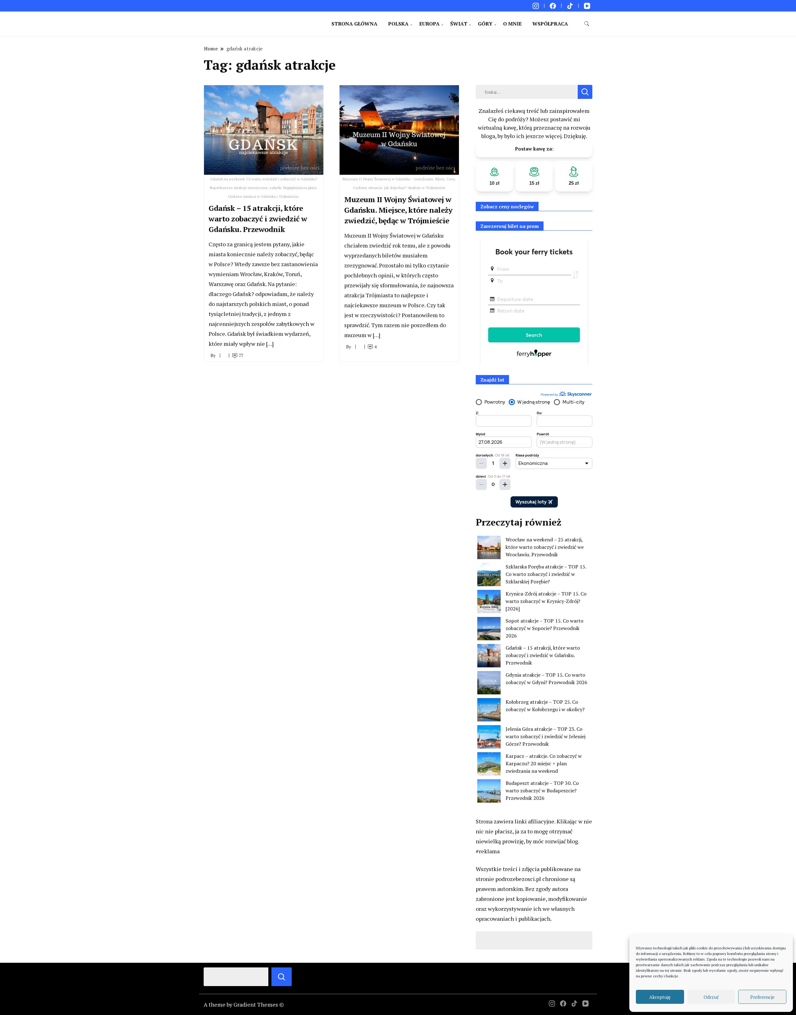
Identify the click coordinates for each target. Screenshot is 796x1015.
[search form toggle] (586, 24)
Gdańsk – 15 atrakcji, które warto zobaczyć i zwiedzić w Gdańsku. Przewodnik (258, 218)
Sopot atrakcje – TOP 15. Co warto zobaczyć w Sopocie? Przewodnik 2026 (544, 628)
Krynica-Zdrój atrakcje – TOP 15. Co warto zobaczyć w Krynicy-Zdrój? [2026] (546, 601)
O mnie (512, 23)
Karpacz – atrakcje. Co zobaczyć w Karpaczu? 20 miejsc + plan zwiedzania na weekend (544, 763)
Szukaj (281, 976)
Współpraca (550, 23)
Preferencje (762, 997)
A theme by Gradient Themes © (244, 1004)
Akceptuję (660, 997)
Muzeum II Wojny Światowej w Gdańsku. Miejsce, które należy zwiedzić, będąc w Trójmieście (398, 209)
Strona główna (354, 23)
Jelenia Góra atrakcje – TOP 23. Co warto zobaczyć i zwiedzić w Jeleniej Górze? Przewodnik (545, 736)
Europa (429, 23)
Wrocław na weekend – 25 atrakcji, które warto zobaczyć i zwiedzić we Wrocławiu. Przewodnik (545, 547)
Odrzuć (711, 997)
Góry (485, 23)
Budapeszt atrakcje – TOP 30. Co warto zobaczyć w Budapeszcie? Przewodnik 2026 (542, 790)
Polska (398, 23)
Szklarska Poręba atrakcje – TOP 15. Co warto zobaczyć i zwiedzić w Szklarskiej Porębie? (546, 574)
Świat (458, 23)
